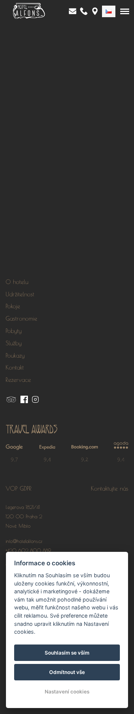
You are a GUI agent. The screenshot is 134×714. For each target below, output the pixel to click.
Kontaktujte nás (109, 488)
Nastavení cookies (67, 692)
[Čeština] (108, 11)
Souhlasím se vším (67, 653)
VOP (11, 488)
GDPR (26, 488)
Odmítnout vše (67, 672)
